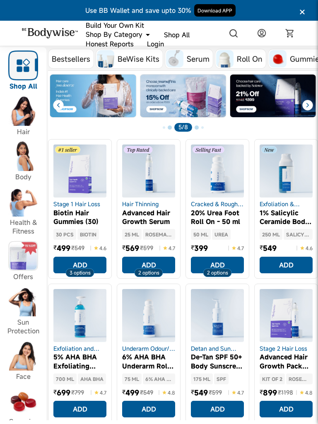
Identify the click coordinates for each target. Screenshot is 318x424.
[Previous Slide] (54, 105)
